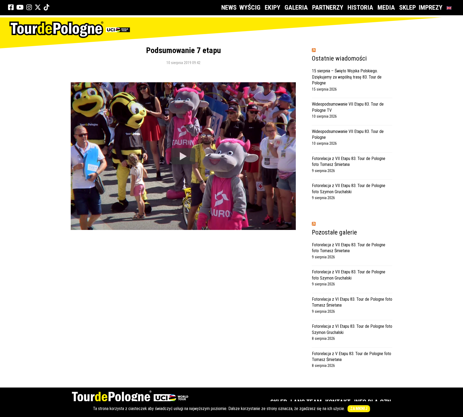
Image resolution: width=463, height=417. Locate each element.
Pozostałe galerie (334, 232)
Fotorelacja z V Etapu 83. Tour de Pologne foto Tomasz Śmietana (351, 356)
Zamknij (358, 408)
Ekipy (272, 7)
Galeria (296, 7)
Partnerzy (327, 7)
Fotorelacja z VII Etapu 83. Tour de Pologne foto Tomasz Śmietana (348, 161)
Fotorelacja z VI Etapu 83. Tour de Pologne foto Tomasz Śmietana (352, 302)
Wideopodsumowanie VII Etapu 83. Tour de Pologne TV (348, 107)
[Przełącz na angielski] (450, 7)
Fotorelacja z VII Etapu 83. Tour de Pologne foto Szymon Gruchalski (348, 188)
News (229, 7)
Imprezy (430, 7)
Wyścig (249, 7)
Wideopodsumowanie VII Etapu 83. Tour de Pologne (348, 134)
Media (386, 7)
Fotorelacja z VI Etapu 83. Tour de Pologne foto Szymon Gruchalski (352, 329)
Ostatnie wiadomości (339, 58)
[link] (11, 7)
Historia (360, 7)
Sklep (407, 7)
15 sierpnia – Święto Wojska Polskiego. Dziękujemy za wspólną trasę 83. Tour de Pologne (347, 76)
